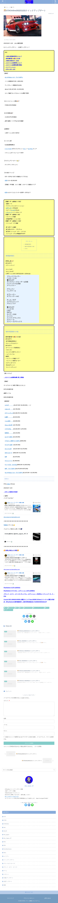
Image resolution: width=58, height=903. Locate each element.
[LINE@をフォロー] (32, 621)
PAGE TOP (29, 892)
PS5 (22, 607)
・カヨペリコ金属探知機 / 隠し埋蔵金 (14, 377)
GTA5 (5, 820)
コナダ (9, 405)
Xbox (5, 852)
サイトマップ (10, 898)
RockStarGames (28, 607)
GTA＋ (26, 248)
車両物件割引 (28, 244)
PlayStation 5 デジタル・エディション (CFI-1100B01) (19, 590)
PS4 (17, 607)
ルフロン (30, 148)
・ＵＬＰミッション (10, 67)
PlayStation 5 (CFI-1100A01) (12, 587)
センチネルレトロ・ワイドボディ (14, 77)
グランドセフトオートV (9, 863)
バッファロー (8, 148)
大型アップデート (9, 609)
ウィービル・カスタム (11, 464)
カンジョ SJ (8, 448)
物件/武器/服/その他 (29, 246)
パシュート (9, 212)
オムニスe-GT (9, 425)
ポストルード (8, 452)
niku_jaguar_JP (29, 786)
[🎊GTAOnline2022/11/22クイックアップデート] (27, 616)
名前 (5, 718)
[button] (54, 770)
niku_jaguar (6, 834)
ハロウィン (6, 874)
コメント (7, 700)
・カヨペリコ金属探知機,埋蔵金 (13, 65)
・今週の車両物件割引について (13, 56)
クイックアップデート (39, 607)
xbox (8, 484)
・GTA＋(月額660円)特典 (10, 492)
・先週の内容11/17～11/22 (12, 60)
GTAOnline (12, 607)
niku (5, 827)
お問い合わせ (47, 898)
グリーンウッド (9, 413)
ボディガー (9, 208)
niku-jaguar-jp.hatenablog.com (12, 517)
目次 (27, 241)
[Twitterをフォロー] (25, 621)
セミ (24, 148)
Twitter (5, 525)
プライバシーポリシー (29, 898)
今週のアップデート (8, 877)
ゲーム (47, 607)
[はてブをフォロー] (29, 621)
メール (5, 724)
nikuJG (5, 831)
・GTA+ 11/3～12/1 (10, 69)
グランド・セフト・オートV (10, 867)
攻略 (5, 885)
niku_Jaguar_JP (7, 838)
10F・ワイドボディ (10, 468)
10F (6, 456)
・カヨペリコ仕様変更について (13, 62)
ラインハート (8, 460)
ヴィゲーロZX (8, 444)
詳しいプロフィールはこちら (12, 796)
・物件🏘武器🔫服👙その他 (12, 58)
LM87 (9, 417)
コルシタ (9, 409)
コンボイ (13, 210)
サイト (5, 730)
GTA (6, 180)
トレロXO (9, 421)
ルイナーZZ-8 (9, 437)
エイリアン (6, 856)
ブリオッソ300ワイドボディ (12, 441)
